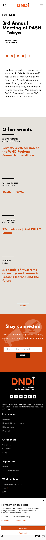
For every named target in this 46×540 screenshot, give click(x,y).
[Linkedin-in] (11, 396)
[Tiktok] (30, 396)
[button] (7, 56)
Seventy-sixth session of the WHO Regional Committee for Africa (20, 151)
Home (4, 15)
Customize (5, 521)
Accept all (23, 528)
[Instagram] (16, 396)
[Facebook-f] (34, 396)
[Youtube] (21, 396)
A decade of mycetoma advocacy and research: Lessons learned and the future (20, 275)
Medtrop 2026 (13, 192)
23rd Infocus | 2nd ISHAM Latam (22, 231)
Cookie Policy (21, 521)
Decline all (23, 533)
